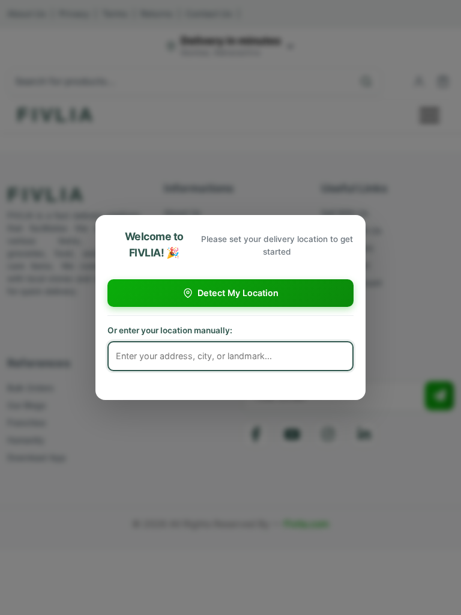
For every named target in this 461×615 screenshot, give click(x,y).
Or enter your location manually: (169, 330)
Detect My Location (238, 293)
